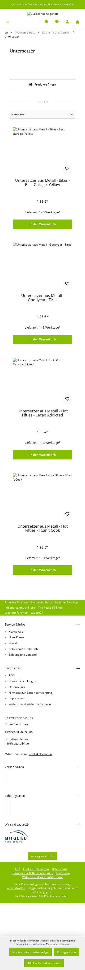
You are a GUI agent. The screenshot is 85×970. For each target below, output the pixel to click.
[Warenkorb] (77, 22)
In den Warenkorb (43, 224)
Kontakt (14, 643)
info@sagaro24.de (17, 743)
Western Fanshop (16, 613)
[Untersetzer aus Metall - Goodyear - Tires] (42, 266)
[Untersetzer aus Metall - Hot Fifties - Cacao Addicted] (42, 382)
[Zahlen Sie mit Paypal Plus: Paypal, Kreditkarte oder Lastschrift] (10, 807)
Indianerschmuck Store (20, 608)
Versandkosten (16, 888)
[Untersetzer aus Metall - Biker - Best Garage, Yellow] (42, 151)
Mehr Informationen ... (59, 944)
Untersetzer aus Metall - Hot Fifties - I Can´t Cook (42, 528)
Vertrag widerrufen (43, 856)
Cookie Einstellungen (22, 681)
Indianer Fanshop (66, 602)
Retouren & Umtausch (23, 649)
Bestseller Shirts (41, 602)
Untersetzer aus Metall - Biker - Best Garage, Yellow (42, 182)
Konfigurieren (66, 952)
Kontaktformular (40, 754)
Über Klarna (17, 637)
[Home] (6, 33)
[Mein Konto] (67, 22)
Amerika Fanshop (16, 602)
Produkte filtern (45, 84)
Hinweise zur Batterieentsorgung (30, 693)
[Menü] (7, 22)
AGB (12, 675)
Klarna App (16, 632)
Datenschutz (17, 687)
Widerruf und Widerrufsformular (30, 704)
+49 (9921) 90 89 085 (19, 732)
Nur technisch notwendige (30, 952)
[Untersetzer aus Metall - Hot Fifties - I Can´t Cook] (42, 497)
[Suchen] (47, 22)
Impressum (16, 698)
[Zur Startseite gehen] (42, 13)
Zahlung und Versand (23, 655)
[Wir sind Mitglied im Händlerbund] (17, 836)
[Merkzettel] (57, 22)
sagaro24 (37, 613)
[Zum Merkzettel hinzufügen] (67, 169)
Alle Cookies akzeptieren (44, 963)
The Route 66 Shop (50, 608)
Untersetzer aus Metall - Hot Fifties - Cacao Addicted (42, 413)
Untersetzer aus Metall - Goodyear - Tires (42, 298)
